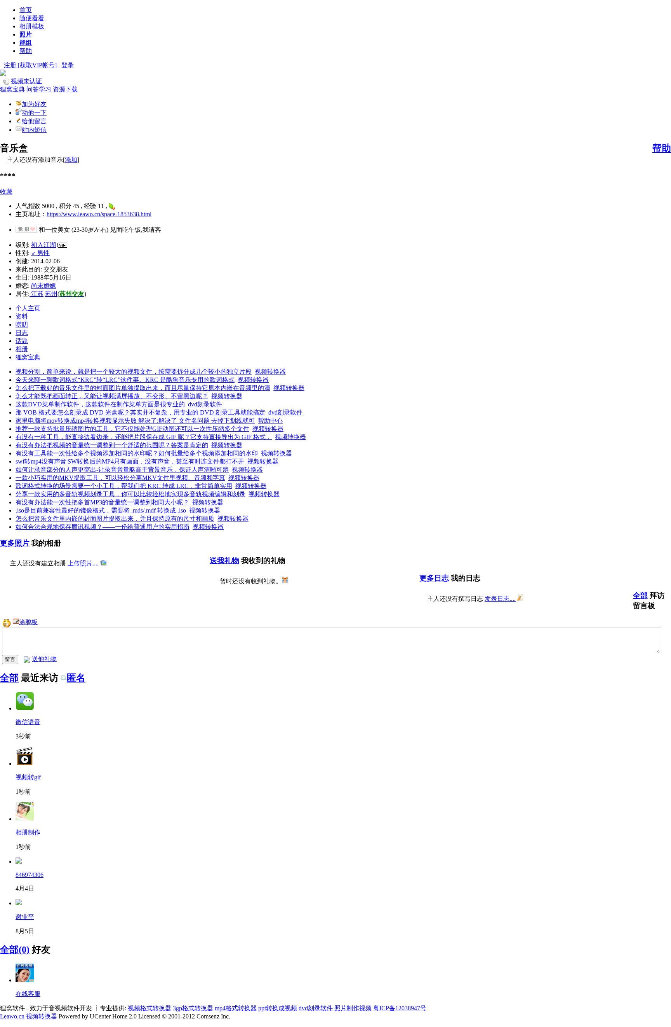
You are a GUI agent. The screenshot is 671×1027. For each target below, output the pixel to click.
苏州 (51, 293)
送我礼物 (224, 560)
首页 (25, 10)
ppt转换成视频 (277, 1008)
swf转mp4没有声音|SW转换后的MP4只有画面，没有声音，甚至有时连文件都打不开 (130, 461)
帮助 (25, 50)
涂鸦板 (28, 622)
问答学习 (38, 89)
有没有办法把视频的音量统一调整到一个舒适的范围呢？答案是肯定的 (112, 445)
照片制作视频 (353, 1008)
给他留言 (34, 121)
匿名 (76, 678)
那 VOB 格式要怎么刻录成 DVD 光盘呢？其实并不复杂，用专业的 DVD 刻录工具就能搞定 (140, 412)
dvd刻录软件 (205, 404)
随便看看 (31, 18)
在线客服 (28, 993)
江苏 (36, 293)
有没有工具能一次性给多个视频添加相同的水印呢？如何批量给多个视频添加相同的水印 (137, 453)
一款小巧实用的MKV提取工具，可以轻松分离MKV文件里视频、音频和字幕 (120, 477)
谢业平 (25, 916)
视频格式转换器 (149, 1008)
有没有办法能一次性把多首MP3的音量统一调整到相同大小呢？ (102, 502)
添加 (71, 159)
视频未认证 (26, 81)
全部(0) (15, 950)
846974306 (29, 874)
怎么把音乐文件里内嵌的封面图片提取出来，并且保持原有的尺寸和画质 (115, 518)
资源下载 (65, 89)
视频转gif (28, 777)
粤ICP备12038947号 (399, 1008)
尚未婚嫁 (43, 285)
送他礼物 (44, 659)
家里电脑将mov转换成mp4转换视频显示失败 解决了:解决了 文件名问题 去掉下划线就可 (135, 420)
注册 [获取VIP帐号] (30, 65)
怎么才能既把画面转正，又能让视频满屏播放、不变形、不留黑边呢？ (112, 396)
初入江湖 (43, 244)
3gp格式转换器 (193, 1008)
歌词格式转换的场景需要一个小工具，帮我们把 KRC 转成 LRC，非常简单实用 (124, 486)
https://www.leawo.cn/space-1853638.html (99, 214)
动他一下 (34, 112)
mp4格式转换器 (236, 1008)
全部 (640, 595)
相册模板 (31, 26)
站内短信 (34, 129)
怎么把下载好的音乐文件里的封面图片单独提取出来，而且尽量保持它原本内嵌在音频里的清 (143, 388)
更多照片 (15, 543)
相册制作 (28, 832)
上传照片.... (83, 563)
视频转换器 (270, 371)
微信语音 (28, 722)
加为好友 (34, 104)
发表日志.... (500, 598)
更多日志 (434, 578)
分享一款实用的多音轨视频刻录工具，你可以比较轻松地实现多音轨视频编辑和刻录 (130, 494)
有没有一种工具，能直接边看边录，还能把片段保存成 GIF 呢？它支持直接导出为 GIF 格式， (144, 437)
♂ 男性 (40, 253)
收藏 (6, 191)
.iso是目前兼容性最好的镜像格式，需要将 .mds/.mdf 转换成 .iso (101, 510)
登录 (67, 65)
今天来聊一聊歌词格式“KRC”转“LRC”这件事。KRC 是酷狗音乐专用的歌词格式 (125, 379)
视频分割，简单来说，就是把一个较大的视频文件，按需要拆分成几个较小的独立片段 (134, 371)
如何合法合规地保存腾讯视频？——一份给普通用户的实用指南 (102, 526)
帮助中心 (270, 420)
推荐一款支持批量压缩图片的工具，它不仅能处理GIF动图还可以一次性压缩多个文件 (132, 428)
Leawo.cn (12, 1016)
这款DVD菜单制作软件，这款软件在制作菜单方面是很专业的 (100, 404)
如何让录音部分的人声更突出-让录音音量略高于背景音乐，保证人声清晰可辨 (122, 469)
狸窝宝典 (12, 89)
